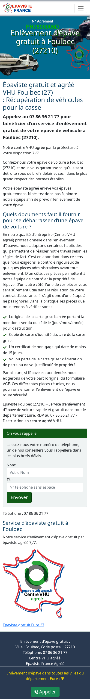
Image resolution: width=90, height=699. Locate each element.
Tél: (9, 479)
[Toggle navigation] (80, 8)
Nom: (11, 465)
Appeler (47, 692)
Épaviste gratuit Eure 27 (23, 624)
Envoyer (19, 497)
